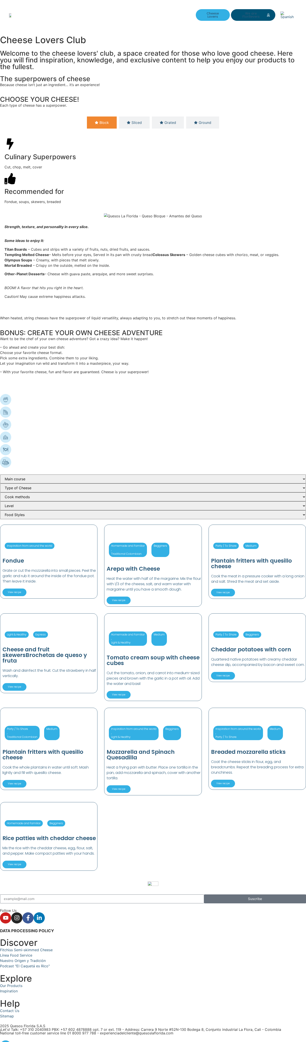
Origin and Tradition (91, 18)
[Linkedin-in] (39, 917)
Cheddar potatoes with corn (251, 649)
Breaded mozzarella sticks (248, 752)
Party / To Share (226, 546)
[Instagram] (16, 917)
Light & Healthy (16, 634)
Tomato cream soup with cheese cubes (153, 660)
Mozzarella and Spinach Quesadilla (141, 754)
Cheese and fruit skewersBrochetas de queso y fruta (44, 655)
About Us (98, 11)
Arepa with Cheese (133, 569)
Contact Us (144, 11)
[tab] (102, 122)
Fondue (13, 561)
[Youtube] (5, 917)
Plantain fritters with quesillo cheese (251, 563)
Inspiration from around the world (29, 546)
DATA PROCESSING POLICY (27, 930)
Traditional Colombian (126, 554)
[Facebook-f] (28, 917)
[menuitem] (288, 15)
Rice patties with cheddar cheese (49, 838)
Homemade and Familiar (128, 546)
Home (80, 11)
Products (120, 11)
